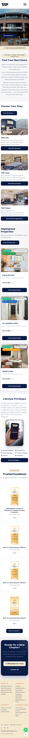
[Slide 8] (23, 318)
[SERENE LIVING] (25, 42)
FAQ (2, 724)
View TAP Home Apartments (14, 218)
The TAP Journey (6, 688)
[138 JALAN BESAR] (18, 42)
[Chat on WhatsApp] (26, 730)
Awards (3, 694)
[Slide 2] (12, 270)
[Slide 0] (6, 270)
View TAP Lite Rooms (14, 148)
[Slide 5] (20, 270)
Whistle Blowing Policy (20, 700)
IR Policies (18, 698)
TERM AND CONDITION (16, 724)
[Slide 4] (17, 270)
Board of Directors (6, 690)
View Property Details (14, 290)
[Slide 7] (21, 318)
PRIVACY (6, 724)
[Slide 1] (9, 270)
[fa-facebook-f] (8, 728)
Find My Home (5, 711)
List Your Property (20, 709)
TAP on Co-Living (6, 707)
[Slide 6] (22, 270)
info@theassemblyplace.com (9, 731)
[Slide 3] (14, 270)
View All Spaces (9, 113)
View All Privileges (14, 460)
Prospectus (18, 690)
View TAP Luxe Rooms (14, 183)
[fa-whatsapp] (2, 728)
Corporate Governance (18, 695)
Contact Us (14, 669)
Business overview (6, 686)
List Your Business (20, 712)
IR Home (17, 686)
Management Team (6, 692)
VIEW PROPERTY (8, 35)
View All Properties (10, 242)
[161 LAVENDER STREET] (11, 42)
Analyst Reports (20, 692)
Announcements (20, 688)
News (17, 715)
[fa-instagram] (5, 728)
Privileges (4, 709)
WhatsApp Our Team (15, 663)
